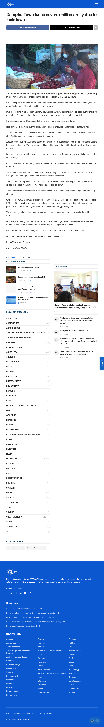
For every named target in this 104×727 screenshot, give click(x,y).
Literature (12, 444)
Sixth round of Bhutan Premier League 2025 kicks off (33, 298)
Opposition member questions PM (31, 277)
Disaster (10, 366)
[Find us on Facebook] (7, 593)
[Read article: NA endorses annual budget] (11, 269)
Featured (11, 395)
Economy (10, 371)
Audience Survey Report (18, 337)
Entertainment (13, 381)
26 (32, 280)
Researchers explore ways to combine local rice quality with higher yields (35, 621)
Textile (10, 507)
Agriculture (12, 323)
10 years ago (24, 270)
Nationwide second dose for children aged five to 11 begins (32, 288)
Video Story (12, 526)
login (14, 257)
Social (9, 492)
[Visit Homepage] (10, 4)
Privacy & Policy (46, 713)
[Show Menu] (96, 4)
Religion (10, 483)
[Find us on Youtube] (25, 593)
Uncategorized (14, 517)
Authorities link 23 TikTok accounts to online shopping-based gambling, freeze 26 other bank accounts (78, 341)
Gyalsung (11, 415)
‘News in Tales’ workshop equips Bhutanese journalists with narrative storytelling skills (72, 306)
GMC (8, 410)
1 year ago (23, 303)
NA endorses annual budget (29, 267)
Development (13, 361)
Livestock (11, 449)
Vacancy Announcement (36, 548)
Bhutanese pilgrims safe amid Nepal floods (23, 626)
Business (10, 342)
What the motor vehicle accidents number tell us (25, 608)
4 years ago (23, 292)
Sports (10, 497)
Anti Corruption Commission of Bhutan (26, 332)
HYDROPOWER (12, 429)
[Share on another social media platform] (96, 27)
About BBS (31, 713)
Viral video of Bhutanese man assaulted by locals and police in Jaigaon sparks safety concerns (76, 320)
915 (31, 303)
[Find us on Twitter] (11, 593)
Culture (10, 357)
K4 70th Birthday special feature (23, 434)
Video (9, 521)
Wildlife (10, 531)
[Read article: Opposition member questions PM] (11, 279)
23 (32, 270)
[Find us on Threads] (16, 593)
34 (32, 292)
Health (9, 424)
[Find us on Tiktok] (30, 593)
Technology (12, 502)
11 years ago (24, 280)
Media (9, 454)
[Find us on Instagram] (20, 593)
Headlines (11, 420)
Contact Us (18, 713)
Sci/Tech (10, 487)
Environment (12, 386)
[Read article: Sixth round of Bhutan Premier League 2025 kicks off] (11, 300)
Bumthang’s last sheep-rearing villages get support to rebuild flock (32, 612)
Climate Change (14, 347)
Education (11, 376)
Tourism (10, 512)
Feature (10, 391)
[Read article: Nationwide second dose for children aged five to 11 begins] (11, 289)
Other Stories (13, 458)
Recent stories (14, 478)
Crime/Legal (12, 352)
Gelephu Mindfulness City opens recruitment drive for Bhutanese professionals (77, 352)
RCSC (8, 473)
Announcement (14, 328)
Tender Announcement (16, 548)
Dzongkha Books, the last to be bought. (75, 330)
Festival (10, 400)
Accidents (11, 318)
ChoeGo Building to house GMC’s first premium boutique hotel (31, 617)
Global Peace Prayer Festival (21, 405)
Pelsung (10, 463)
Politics (10, 468)
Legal (9, 439)
